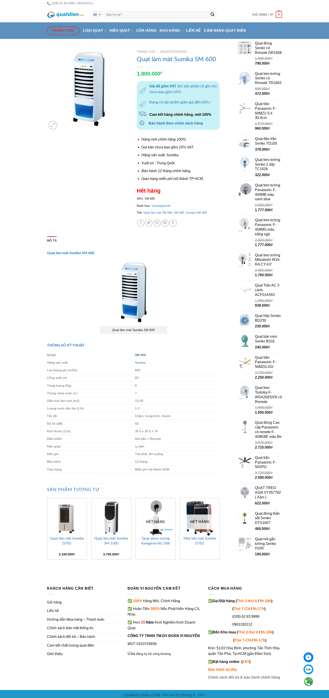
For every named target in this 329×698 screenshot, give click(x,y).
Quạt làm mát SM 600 (157, 212)
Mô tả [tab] (52, 240)
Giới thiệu (55, 654)
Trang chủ (146, 51)
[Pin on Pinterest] (165, 223)
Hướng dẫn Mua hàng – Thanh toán (75, 619)
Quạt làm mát (57, 253)
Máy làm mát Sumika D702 (200, 541)
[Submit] (212, 15)
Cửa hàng (146, 30)
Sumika (140, 362)
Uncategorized (173, 51)
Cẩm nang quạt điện (225, 30)
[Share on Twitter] (148, 223)
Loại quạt (93, 30)
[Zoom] (53, 125)
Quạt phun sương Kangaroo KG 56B (155, 541)
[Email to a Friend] (157, 223)
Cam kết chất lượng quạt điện (70, 645)
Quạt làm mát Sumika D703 (67, 541)
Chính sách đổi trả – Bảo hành (71, 637)
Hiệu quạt (119, 30)
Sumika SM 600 (196, 212)
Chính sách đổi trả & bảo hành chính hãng (244, 677)
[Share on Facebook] (140, 223)
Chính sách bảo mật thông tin (70, 628)
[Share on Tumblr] (173, 223)
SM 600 (179, 212)
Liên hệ (193, 30)
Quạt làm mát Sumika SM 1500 (111, 541)
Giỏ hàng (54, 602)
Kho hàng (170, 30)
